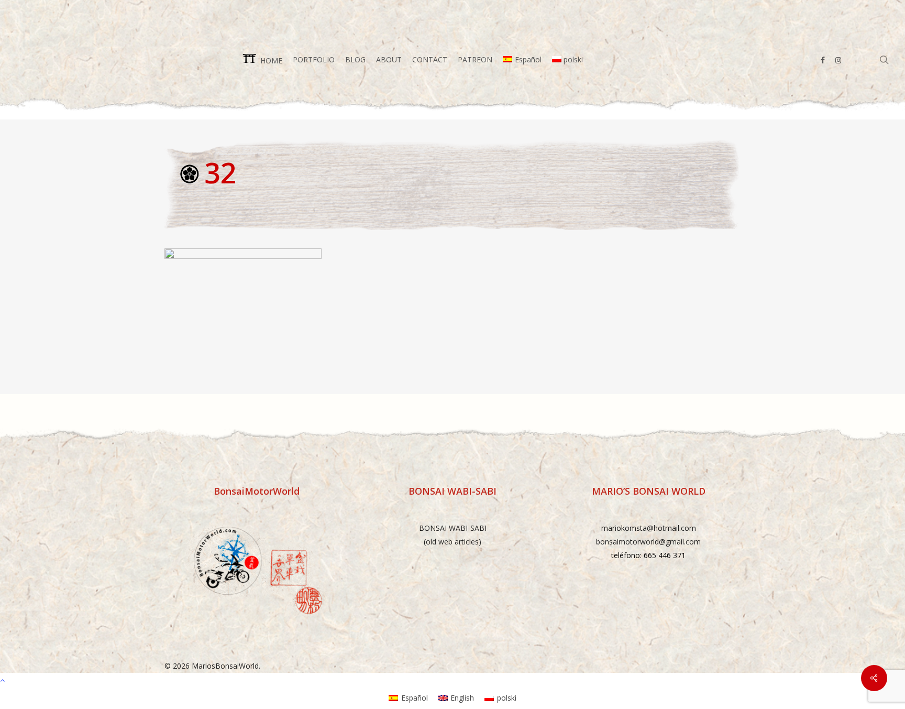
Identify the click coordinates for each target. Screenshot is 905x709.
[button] (452, 679)
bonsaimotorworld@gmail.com (648, 542)
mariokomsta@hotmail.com (648, 528)
